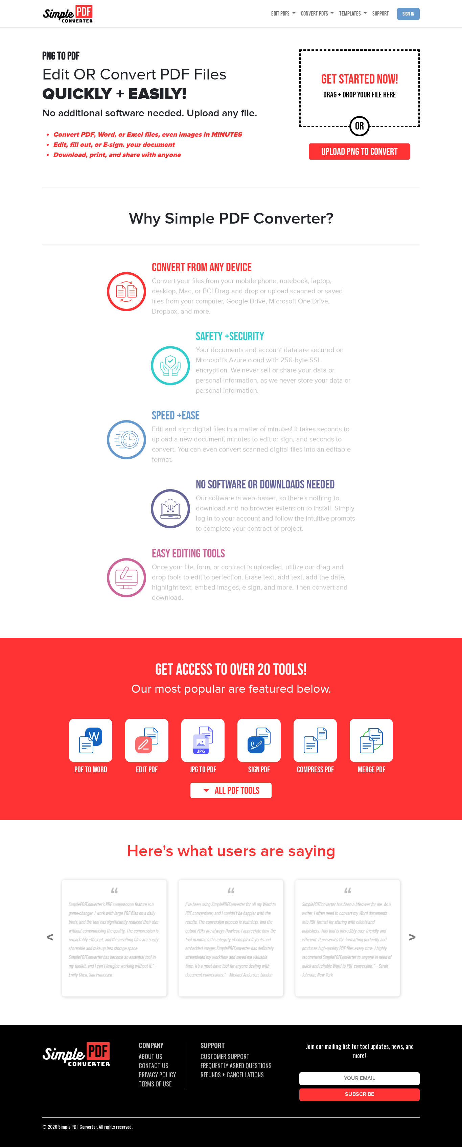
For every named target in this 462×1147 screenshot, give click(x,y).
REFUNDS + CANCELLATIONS (232, 1074)
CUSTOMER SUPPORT (225, 1056)
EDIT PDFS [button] (281, 13)
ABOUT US (150, 1056)
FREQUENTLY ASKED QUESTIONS (236, 1065)
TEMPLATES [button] (350, 13)
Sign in (408, 13)
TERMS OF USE (155, 1083)
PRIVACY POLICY (157, 1074)
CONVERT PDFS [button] (315, 13)
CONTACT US (153, 1065)
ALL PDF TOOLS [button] (237, 790)
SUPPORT (380, 13)
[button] (49, 938)
